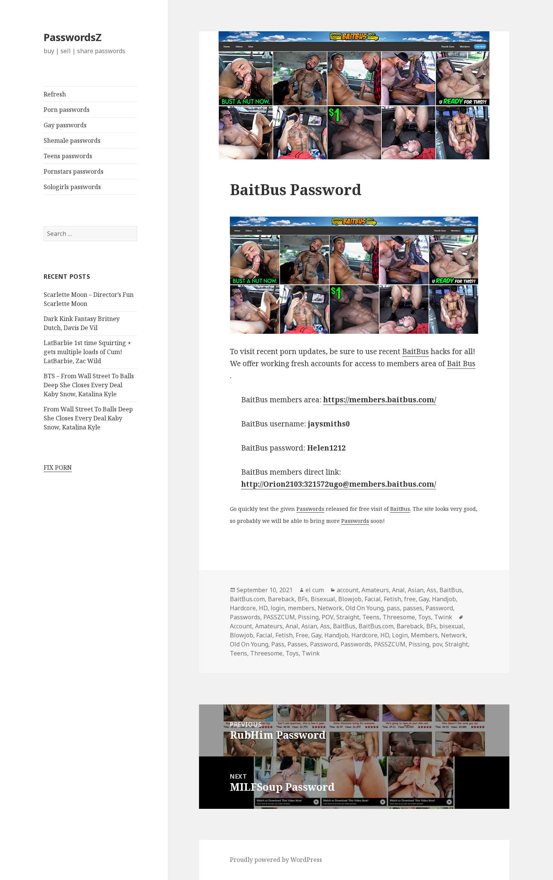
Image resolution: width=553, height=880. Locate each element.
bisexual (451, 626)
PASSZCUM (279, 617)
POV (327, 617)
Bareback (281, 599)
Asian (416, 590)
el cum (314, 590)
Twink (443, 617)
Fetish (392, 599)
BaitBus (415, 351)
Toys (424, 617)
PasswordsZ (73, 37)
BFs (303, 599)
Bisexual (323, 599)
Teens (371, 617)
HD (263, 608)
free (410, 599)
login (277, 608)
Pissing (308, 617)
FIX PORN (58, 467)
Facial (373, 599)
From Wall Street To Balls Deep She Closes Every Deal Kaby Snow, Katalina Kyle (88, 418)
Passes (297, 644)
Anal (398, 590)
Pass (277, 644)
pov (437, 644)
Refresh (55, 94)
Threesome (399, 617)
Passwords (310, 508)
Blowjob (350, 599)
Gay (424, 599)
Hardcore (243, 608)
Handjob (444, 599)
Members (424, 635)
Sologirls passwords (72, 187)
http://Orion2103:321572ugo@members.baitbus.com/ (338, 484)
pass (393, 608)
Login (400, 635)
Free (302, 635)
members (301, 608)
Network (330, 608)
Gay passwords (65, 125)
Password (439, 608)
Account (241, 626)
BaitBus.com (247, 599)
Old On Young (364, 608)
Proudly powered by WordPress (276, 860)
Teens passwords (68, 156)
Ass (431, 590)
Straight (347, 617)
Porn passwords (67, 109)
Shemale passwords (72, 140)
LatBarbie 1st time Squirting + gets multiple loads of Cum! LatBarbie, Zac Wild (87, 352)
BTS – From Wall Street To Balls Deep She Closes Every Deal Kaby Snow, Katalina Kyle (89, 385)
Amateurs (375, 590)
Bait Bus (461, 363)
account (348, 590)
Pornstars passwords (73, 171)
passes (412, 608)
